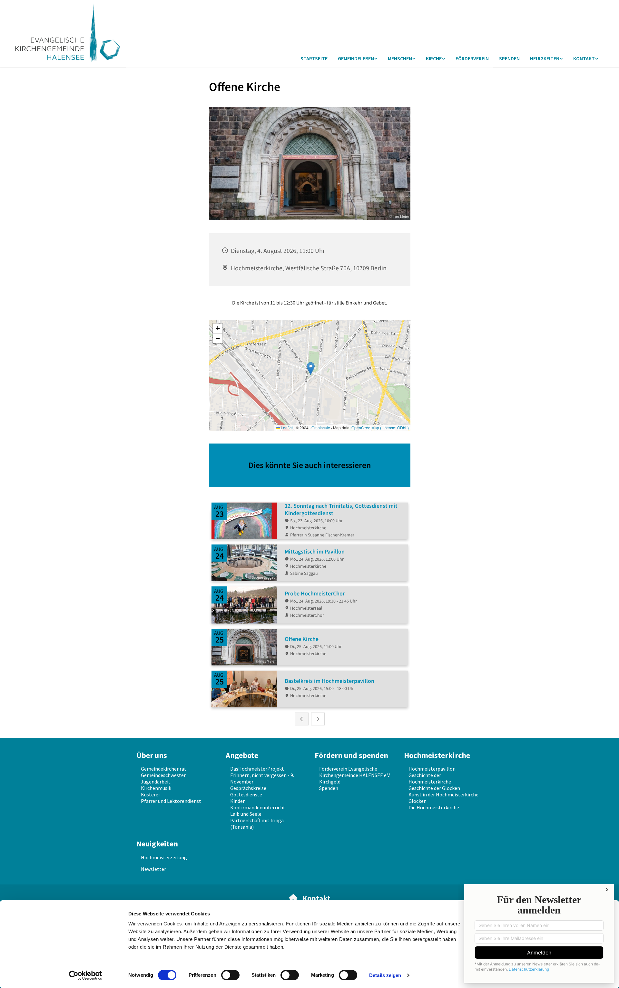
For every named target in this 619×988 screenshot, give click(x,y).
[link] (358, 59)
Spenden (509, 58)
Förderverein (472, 58)
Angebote (242, 755)
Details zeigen (385, 975)
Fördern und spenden (351, 755)
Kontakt (584, 58)
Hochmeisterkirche (437, 755)
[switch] (230, 975)
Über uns (151, 755)
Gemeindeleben (356, 58)
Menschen (400, 58)
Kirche (434, 58)
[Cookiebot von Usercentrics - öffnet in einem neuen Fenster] (85, 975)
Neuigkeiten (544, 58)
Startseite (314, 58)
